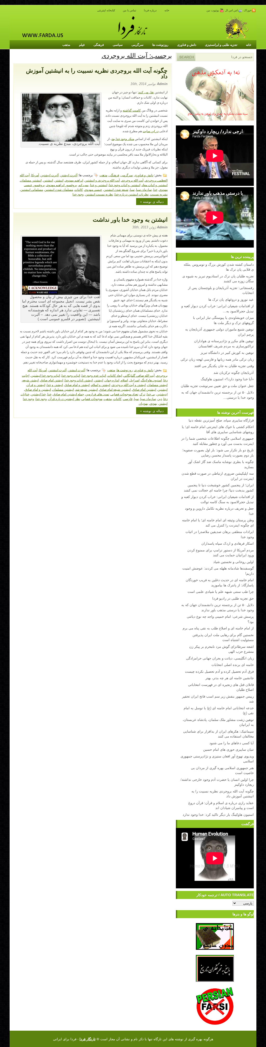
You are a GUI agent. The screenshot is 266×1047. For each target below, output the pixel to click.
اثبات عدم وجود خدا (94, 375)
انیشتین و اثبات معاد (155, 184)
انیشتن (59, 180)
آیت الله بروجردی (132, 180)
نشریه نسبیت (159, 194)
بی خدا (151, 394)
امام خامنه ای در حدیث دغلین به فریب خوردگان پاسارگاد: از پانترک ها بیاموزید (220, 582)
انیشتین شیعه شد (86, 389)
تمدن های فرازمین (97, 394)
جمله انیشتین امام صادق (68, 394)
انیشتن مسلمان (157, 384)
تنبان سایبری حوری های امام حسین (228, 749)
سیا (132, 189)
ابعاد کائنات (115, 375)
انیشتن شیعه (30, 380)
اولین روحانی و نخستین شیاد (233, 561)
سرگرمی (137, 44)
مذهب (66, 44)
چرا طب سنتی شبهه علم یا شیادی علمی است (221, 591)
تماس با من (129, 10)
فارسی (127, 398)
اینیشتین (162, 394)
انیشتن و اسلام (100, 384)
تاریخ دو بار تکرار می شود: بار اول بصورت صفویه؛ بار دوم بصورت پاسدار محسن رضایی (218, 452)
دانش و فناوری (186, 44)
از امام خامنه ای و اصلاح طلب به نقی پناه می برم (218, 628)
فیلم (82, 44)
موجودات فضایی (92, 398)
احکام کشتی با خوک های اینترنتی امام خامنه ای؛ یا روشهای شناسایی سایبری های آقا (218, 429)
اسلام (124, 380)
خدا (155, 189)
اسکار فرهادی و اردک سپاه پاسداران (227, 543)
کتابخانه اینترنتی (106, 10)
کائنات (79, 189)
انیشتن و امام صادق (77, 384)
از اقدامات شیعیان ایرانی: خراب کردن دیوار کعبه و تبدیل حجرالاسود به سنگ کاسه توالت (217, 499)
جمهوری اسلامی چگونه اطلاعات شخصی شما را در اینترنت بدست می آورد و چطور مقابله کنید (217, 441)
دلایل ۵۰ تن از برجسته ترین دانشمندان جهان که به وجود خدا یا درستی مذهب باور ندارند (217, 607)
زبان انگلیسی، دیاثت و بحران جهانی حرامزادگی (220, 658)
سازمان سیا (144, 189)
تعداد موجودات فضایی (124, 394)
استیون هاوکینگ (151, 380)
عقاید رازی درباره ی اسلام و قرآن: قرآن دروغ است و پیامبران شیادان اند (221, 805)
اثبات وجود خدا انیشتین (45, 375)
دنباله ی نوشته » (152, 201)
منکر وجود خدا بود (122, 139)
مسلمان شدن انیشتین (58, 189)
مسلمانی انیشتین (32, 189)
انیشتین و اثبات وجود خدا (124, 184)
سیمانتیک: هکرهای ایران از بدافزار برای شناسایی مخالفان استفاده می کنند (218, 734)
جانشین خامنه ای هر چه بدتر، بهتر (229, 677)
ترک (142, 394)
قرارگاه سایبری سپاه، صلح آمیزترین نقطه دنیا (221, 420)
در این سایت (150, 131)
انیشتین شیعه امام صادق (115, 389)
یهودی (153, 403)
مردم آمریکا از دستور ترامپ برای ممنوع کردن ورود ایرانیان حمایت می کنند (220, 552)
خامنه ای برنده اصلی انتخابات (232, 664)
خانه (166, 10)
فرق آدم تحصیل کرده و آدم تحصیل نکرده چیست (219, 671)
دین (159, 398)
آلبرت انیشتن (68, 175)
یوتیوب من (213, 10)
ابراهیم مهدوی (74, 180)
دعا (165, 398)
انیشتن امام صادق (51, 380)
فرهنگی (99, 44)
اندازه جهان (112, 380)
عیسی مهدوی (93, 189)
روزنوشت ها (160, 44)
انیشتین (48, 180)
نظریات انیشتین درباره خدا (132, 194)
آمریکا (35, 175)
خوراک (248, 10)
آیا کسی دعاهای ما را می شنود (231, 742)
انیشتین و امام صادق (38, 389)
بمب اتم (83, 184)
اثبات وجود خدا (71, 375)
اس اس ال (231, 10)
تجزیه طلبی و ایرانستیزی (221, 44)
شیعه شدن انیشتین (116, 189)
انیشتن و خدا (55, 384)
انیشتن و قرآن (36, 384)
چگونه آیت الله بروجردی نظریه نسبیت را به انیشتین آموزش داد (97, 73)
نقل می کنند (146, 92)
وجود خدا (78, 194)
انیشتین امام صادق (144, 389)
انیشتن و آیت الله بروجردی (129, 384)
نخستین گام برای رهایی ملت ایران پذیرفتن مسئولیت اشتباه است (223, 637)
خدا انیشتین (38, 394)
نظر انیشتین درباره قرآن (64, 398)
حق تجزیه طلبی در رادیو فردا (233, 598)
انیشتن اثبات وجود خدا (79, 380)
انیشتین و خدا (98, 184)
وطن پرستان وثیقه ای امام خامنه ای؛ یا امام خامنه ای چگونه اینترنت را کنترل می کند (218, 522)
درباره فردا (150, 10)
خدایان (25, 394)
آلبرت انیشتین (50, 175)
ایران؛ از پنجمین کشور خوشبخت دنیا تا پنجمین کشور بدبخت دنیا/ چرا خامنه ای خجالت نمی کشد (219, 487)
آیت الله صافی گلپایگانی (139, 375)
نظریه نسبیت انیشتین (99, 194)
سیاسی (118, 44)
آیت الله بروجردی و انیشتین (102, 180)
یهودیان (143, 403)
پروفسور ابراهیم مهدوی (61, 184)
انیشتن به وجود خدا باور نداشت (130, 219)
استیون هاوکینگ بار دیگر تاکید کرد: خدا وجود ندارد (218, 814)
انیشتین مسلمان (31, 180)
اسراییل (134, 380)
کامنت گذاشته (132, 110)
